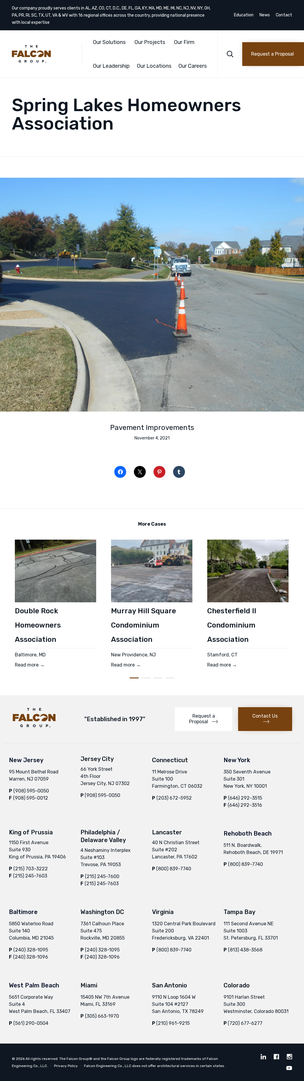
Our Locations (154, 66)
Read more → (30, 665)
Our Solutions (109, 42)
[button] (273, 54)
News (264, 15)
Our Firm (184, 42)
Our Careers (192, 66)
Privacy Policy (66, 1066)
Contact (284, 15)
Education (244, 15)
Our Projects (149, 42)
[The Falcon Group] (42, 54)
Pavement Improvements (152, 427)
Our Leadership (111, 66)
